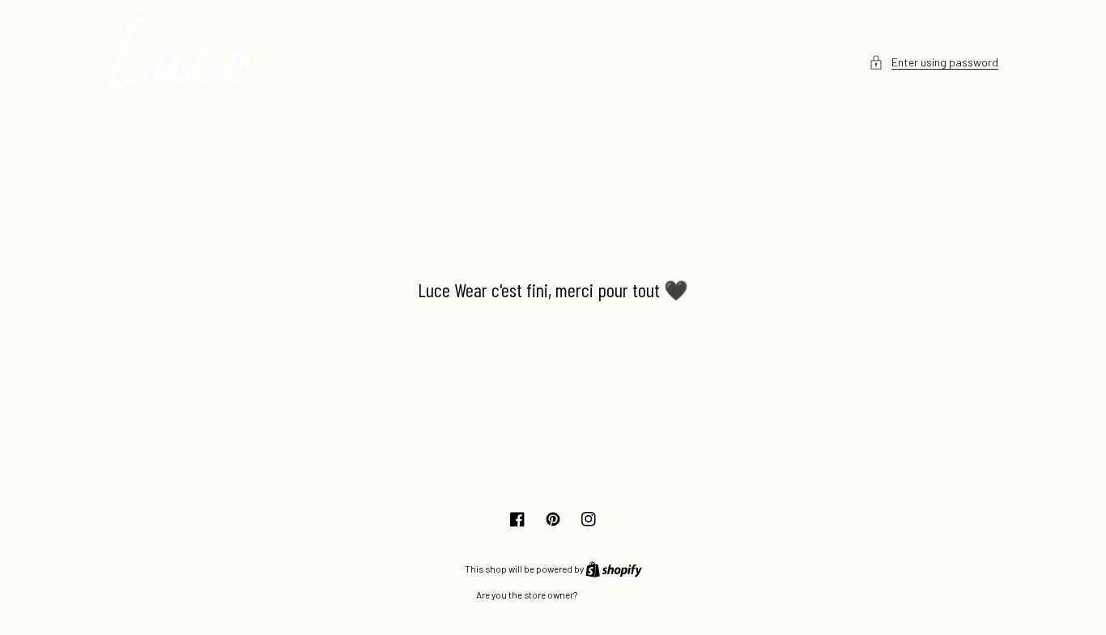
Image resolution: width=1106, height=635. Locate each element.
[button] (933, 62)
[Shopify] (613, 568)
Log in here (605, 594)
